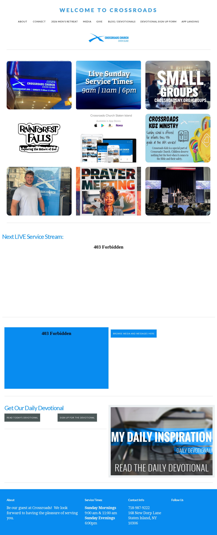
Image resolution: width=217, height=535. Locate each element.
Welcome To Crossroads (108, 10)
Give (99, 21)
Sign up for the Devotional (77, 417)
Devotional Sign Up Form (158, 21)
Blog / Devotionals (121, 21)
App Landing (190, 21)
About (23, 21)
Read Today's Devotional (22, 417)
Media (87, 21)
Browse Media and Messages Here (133, 333)
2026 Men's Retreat (64, 21)
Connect (39, 21)
